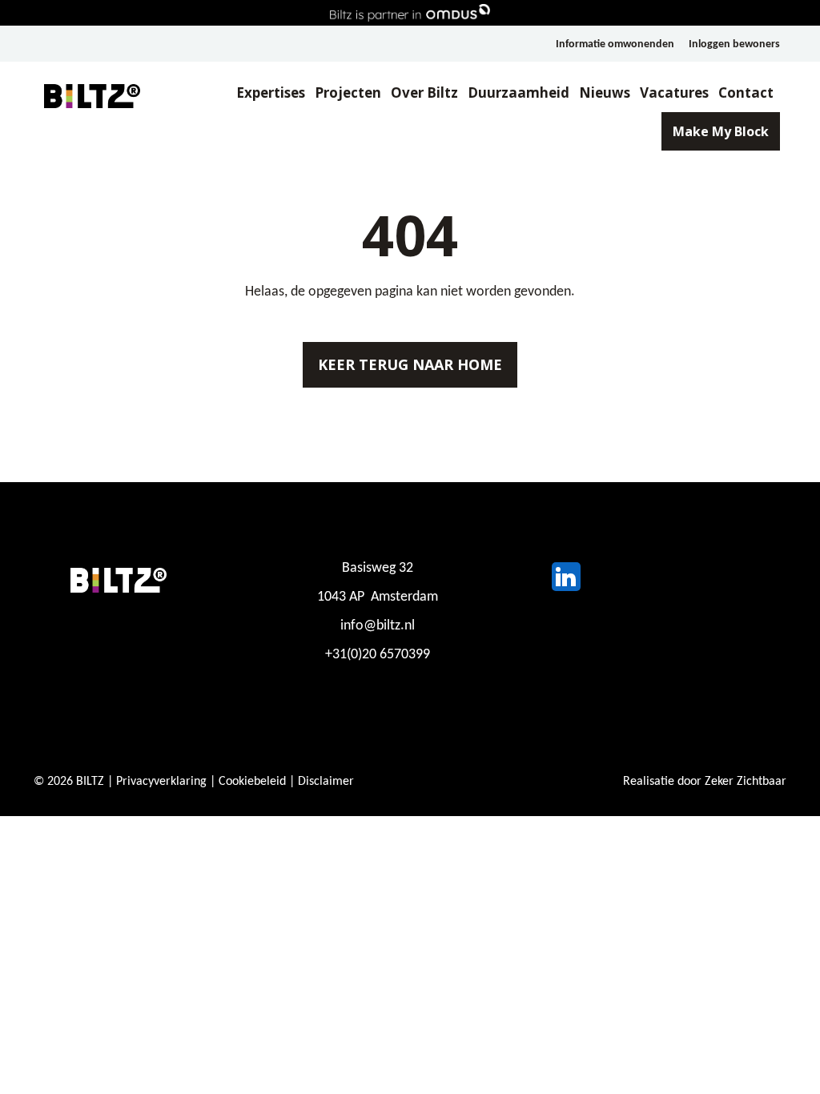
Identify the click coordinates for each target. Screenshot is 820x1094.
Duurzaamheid (518, 92)
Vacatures (674, 92)
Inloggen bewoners (734, 44)
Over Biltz (424, 92)
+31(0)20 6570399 (377, 654)
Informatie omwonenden (615, 44)
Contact (746, 92)
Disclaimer (326, 781)
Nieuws (604, 92)
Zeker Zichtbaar (745, 781)
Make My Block (721, 131)
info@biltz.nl (377, 625)
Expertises (270, 92)
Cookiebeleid (252, 781)
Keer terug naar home (410, 364)
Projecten (348, 92)
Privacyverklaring (161, 781)
